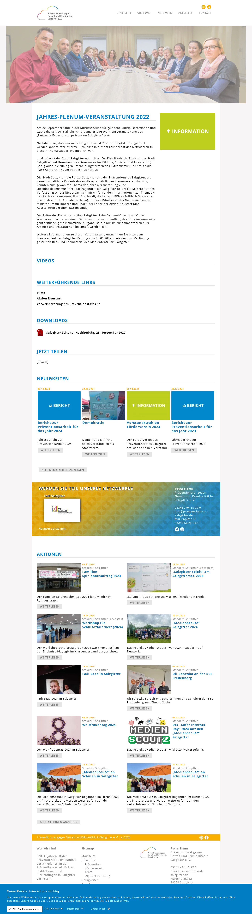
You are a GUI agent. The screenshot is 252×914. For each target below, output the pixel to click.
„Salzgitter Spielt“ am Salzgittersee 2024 (191, 574)
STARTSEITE (124, 12)
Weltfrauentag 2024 (99, 725)
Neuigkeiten (90, 880)
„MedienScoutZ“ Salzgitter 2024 (186, 625)
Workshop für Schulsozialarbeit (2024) (102, 625)
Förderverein (94, 868)
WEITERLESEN (50, 450)
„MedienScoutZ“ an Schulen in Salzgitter (100, 774)
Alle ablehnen (53, 908)
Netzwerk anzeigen (52, 528)
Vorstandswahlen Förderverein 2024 (143, 424)
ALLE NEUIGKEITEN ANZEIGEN (63, 470)
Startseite (88, 856)
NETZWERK (165, 12)
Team (89, 872)
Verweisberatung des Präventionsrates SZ (68, 304)
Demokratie (93, 422)
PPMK (41, 293)
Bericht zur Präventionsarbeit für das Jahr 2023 (191, 426)
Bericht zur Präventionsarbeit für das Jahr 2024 (58, 426)
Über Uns (88, 860)
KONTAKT (205, 12)
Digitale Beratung (97, 876)
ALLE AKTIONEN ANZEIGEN (59, 822)
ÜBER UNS (144, 12)
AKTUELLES (185, 12)
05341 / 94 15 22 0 (188, 508)
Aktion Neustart (49, 298)
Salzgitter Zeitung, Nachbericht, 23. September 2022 (85, 332)
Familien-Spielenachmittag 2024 (101, 574)
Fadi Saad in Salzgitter (101, 674)
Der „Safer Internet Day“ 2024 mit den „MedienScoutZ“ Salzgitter (189, 731)
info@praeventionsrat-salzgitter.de (191, 513)
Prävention (93, 864)
